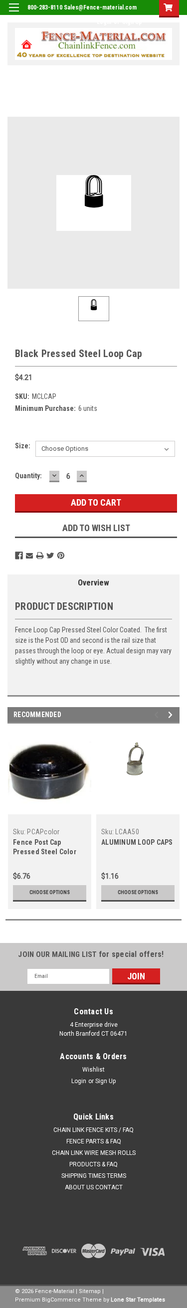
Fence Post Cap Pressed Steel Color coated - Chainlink (44, 851)
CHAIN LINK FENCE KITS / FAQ (93, 1129)
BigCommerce (61, 1300)
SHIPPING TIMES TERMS (93, 1175)
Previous (158, 715)
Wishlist (93, 1069)
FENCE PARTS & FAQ (93, 1141)
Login (104, 21)
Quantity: (28, 476)
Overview (93, 582)
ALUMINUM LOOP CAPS (137, 842)
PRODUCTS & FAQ (93, 1164)
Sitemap (90, 1291)
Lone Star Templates (138, 1300)
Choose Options (49, 892)
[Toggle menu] (13, 13)
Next (172, 715)
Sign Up (132, 21)
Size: (22, 446)
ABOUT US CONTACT (94, 1187)
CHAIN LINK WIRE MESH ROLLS (94, 1152)
